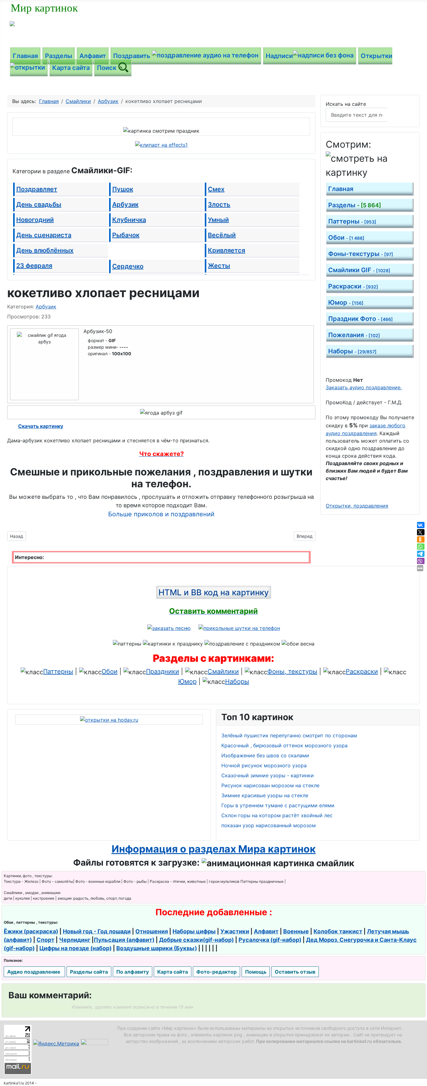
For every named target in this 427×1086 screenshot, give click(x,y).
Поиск (107, 67)
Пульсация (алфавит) (124, 939)
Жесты (219, 265)
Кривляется (226, 250)
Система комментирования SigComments (39, 1007)
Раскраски (353, 286)
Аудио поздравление (34, 972)
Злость (219, 204)
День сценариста (43, 235)
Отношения (151, 931)
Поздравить (132, 56)
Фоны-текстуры (360, 254)
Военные (296, 931)
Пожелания (354, 335)
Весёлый (222, 235)
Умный (218, 220)
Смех (216, 189)
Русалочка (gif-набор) (270, 939)
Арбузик (125, 204)
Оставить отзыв (295, 972)
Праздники (162, 671)
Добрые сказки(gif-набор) (196, 939)
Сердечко (127, 266)
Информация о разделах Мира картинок (214, 849)
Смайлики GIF (359, 270)
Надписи (279, 56)
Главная (25, 56)
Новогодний (35, 220)
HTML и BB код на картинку (213, 592)
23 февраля (34, 265)
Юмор (346, 302)
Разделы (58, 56)
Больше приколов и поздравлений (161, 514)
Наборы (352, 351)
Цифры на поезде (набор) (75, 948)
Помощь (255, 972)
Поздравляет (36, 189)
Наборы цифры (194, 931)
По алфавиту (132, 972)
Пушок (122, 189)
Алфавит (92, 56)
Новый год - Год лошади (97, 931)
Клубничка (129, 220)
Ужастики (234, 931)
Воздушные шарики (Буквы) (156, 948)
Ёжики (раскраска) (31, 931)
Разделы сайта (89, 972)
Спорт (45, 939)
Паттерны (352, 221)
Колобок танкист (338, 931)
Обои (346, 237)
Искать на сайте (346, 104)
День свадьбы (38, 204)
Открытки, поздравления (357, 506)
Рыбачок (125, 235)
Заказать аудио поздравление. (364, 387)
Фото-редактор (216, 972)
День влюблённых (44, 250)
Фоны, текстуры (292, 671)
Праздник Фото (360, 318)
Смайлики (223, 671)
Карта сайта (71, 67)
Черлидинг (74, 939)
